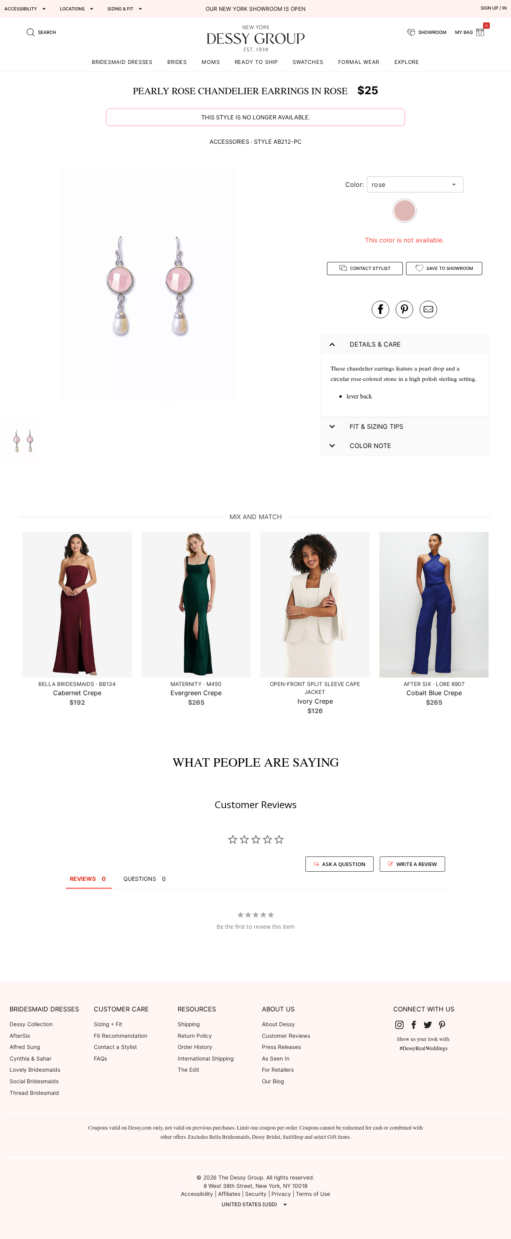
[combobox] (409, 184)
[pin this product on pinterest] (404, 309)
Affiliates (229, 1194)
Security (256, 1194)
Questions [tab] (139, 878)
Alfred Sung (25, 1047)
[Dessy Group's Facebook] (417, 1025)
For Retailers (278, 1070)
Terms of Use (313, 1194)
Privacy (281, 1194)
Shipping (189, 1024)
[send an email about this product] (428, 309)
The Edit (188, 1070)
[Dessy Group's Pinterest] (445, 1025)
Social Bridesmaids (34, 1081)
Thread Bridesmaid (34, 1093)
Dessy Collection (31, 1024)
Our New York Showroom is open (255, 9)
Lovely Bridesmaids (35, 1070)
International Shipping (206, 1058)
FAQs (100, 1058)
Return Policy (195, 1036)
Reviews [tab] (83, 878)
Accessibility (197, 1194)
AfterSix (20, 1036)
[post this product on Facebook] (380, 309)
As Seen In (275, 1058)
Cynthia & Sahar (30, 1058)
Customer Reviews (286, 1036)
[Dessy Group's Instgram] (402, 1025)
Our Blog (273, 1081)
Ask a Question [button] (343, 864)
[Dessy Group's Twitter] (431, 1025)
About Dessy (278, 1024)
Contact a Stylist (115, 1047)
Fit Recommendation (120, 1036)
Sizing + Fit (108, 1024)
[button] (148, 286)
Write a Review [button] (416, 864)
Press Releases (281, 1047)
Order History (195, 1047)
